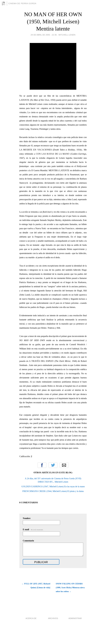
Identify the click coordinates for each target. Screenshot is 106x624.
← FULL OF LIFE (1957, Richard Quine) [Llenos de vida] (36, 586)
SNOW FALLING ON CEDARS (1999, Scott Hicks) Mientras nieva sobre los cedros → (70, 588)
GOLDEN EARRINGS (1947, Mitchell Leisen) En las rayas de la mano (53, 486)
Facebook (42, 465)
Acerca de (31, 618)
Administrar (75, 618)
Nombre (27, 518)
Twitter (53, 465)
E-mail (33, 529)
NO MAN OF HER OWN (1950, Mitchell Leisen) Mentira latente (53, 21)
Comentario (28, 540)
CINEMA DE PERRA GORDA (22, 3)
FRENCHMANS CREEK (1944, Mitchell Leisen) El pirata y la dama (53, 491)
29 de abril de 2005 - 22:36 (44, 35)
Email (64, 465)
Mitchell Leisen (67, 35)
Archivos (53, 618)
